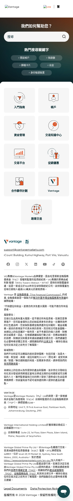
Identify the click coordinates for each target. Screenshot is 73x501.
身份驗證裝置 (37, 72)
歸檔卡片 (25, 65)
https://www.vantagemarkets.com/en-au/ (27, 460)
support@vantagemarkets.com (24, 249)
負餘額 (50, 58)
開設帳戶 (23, 58)
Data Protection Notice (45, 488)
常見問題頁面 (11, 364)
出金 (50, 65)
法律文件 (48, 341)
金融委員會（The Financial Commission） (39, 294)
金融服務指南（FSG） (25, 473)
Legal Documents (15, 488)
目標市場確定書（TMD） (23, 470)
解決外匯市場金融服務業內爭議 (49, 298)
